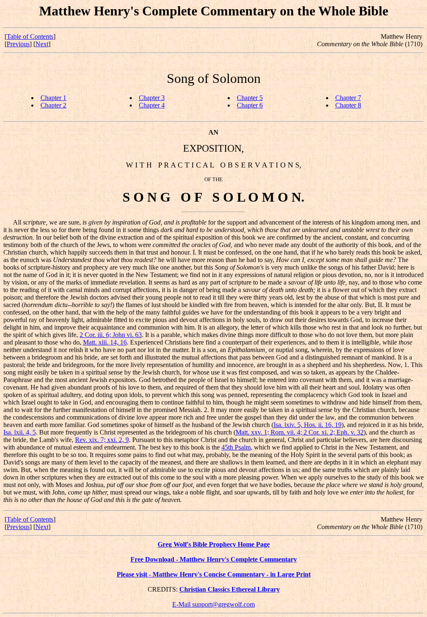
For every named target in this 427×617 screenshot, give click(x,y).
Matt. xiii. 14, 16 (105, 342)
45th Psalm (236, 447)
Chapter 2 (53, 105)
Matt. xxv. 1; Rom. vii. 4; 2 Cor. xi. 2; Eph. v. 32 (300, 432)
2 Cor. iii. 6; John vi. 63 (111, 334)
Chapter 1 (53, 97)
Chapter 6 (250, 105)
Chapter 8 (348, 105)
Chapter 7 (348, 97)
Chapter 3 (152, 97)
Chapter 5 (250, 97)
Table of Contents (30, 36)
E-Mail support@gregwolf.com (213, 604)
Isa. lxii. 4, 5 (19, 432)
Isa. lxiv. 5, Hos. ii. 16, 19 (308, 424)
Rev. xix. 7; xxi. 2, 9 (102, 439)
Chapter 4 (152, 105)
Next (41, 43)
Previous (18, 43)
